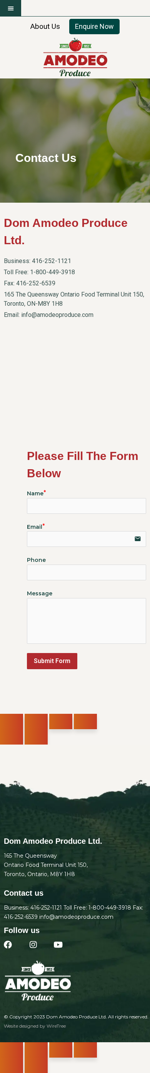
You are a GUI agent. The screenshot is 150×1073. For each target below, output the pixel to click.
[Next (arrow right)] (36, 737)
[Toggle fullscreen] (60, 721)
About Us (45, 26)
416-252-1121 (51, 261)
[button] (10, 8)
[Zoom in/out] (85, 721)
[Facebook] (8, 945)
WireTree (56, 1026)
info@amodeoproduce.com (57, 314)
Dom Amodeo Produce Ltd (76, 1017)
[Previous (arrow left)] (11, 737)
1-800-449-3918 (52, 272)
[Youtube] (58, 945)
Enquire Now (94, 26)
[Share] (36, 721)
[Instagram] (33, 945)
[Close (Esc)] (11, 721)
